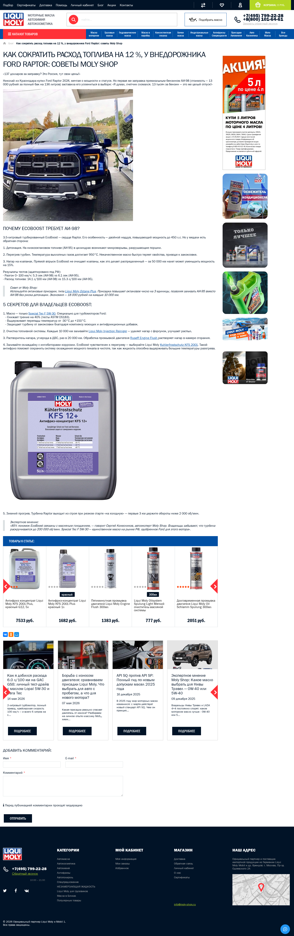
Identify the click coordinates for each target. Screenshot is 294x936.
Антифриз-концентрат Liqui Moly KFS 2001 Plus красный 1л (67, 603)
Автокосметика (66, 863)
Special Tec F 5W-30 (41, 313)
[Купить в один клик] (8, 620)
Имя (7, 758)
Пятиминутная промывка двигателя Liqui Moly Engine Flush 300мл (110, 603)
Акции (111, 5)
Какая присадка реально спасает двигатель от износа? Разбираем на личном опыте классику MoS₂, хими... (82, 714)
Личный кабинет (82, 5)
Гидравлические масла (127, 34)
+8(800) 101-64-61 (263, 19)
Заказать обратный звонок (260, 23)
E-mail (70, 758)
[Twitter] (5, 891)
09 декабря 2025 (183, 698)
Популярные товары (69, 900)
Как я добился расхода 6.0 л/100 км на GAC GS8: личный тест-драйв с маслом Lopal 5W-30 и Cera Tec (28, 684)
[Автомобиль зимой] (245, 339)
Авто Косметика (252, 34)
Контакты (126, 5)
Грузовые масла (109, 34)
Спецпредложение (68, 882)
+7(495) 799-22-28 (263, 15)
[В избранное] (29, 620)
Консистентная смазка (163, 34)
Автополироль (65, 877)
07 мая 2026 (71, 703)
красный (67, 594)
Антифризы (63, 872)
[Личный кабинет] (240, 5)
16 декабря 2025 (128, 694)
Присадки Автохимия (236, 34)
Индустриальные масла (199, 34)
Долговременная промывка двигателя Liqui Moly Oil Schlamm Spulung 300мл (196, 603)
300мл (153, 594)
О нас (177, 872)
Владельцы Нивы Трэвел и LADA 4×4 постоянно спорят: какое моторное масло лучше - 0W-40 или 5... (190, 710)
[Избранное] (221, 5)
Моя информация (125, 858)
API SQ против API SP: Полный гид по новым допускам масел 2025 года (136, 682)
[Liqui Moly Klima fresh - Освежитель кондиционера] (245, 217)
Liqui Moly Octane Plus (80, 291)
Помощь (61, 5)
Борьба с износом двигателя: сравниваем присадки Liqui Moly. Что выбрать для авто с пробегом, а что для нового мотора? (83, 686)
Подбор (8, 5)
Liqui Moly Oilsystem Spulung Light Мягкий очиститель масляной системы (149, 605)
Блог (101, 5)
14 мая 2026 (16, 698)
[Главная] (4, 43)
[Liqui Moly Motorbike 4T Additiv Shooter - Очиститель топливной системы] (245, 383)
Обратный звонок (25, 873)
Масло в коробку (145, 34)
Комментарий (14, 772)
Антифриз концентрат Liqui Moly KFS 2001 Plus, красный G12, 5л (24, 603)
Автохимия (63, 868)
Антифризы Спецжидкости (219, 34)
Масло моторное (94, 34)
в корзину (25, 574)
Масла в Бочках (66, 895)
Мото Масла (267, 34)
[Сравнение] (203, 5)
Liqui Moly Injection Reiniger (108, 331)
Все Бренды (283, 34)
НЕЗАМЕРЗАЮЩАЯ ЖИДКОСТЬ (76, 886)
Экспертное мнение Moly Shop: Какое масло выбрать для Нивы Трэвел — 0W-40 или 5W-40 (192, 684)
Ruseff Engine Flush (144, 338)
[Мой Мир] (16, 634)
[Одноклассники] (11, 634)
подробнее (22, 731)
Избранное (122, 868)
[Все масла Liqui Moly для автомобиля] (245, 266)
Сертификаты (26, 5)
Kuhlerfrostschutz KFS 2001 (179, 344)
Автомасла (63, 858)
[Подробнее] (40, 620)
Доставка (45, 5)
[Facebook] (16, 891)
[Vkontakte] (27, 891)
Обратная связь (183, 863)
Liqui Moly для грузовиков (72, 891)
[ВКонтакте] (5, 634)
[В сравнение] (19, 620)
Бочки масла (180, 34)
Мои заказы (122, 863)
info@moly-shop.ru (185, 904)
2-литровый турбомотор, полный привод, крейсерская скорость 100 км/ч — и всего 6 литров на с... (26, 710)
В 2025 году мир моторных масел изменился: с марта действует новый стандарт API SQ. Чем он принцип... (137, 705)
